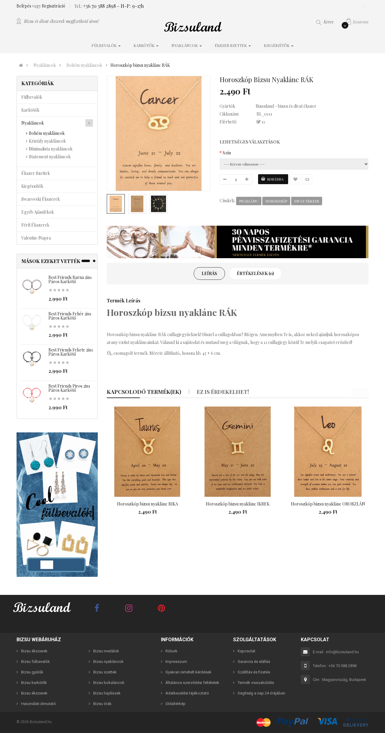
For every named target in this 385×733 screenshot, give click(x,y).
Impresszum (176, 661)
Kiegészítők (32, 186)
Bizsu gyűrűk (32, 672)
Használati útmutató (38, 703)
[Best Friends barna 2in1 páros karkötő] (32, 287)
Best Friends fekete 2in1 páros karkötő (70, 352)
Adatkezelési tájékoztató (187, 693)
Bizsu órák (102, 703)
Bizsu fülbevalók (35, 661)
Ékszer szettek (35, 173)
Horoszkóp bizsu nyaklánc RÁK (140, 65)
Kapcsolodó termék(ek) (144, 391)
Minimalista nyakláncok (50, 149)
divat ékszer (306, 201)
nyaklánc (248, 201)
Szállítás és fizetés (254, 672)
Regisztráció (53, 6)
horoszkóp (276, 201)
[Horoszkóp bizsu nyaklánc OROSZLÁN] (327, 452)
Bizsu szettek (105, 672)
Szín (227, 153)
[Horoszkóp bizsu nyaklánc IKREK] (237, 452)
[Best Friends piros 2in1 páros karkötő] (32, 395)
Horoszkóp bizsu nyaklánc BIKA (147, 504)
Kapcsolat (246, 651)
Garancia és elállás (254, 661)
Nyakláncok (44, 65)
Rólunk (171, 651)
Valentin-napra (36, 238)
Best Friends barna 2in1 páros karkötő (70, 279)
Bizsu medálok (106, 651)
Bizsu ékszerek (34, 651)
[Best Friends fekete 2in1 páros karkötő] (32, 359)
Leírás (209, 273)
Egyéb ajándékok (37, 212)
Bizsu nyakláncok (108, 661)
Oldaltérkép (175, 703)
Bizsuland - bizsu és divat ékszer (286, 106)
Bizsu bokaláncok (109, 682)
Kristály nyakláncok (47, 141)
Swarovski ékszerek (40, 199)
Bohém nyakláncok (84, 65)
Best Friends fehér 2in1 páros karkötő (69, 316)
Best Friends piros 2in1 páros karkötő (69, 388)
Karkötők (30, 110)
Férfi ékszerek (35, 225)
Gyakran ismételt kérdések (188, 672)
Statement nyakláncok (50, 156)
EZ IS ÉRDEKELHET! (223, 391)
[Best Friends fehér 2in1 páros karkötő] (32, 323)
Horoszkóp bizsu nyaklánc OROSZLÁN (328, 504)
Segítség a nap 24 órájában (261, 693)
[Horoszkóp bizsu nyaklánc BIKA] (147, 452)
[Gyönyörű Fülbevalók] (57, 504)
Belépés (24, 6)
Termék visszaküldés (256, 682)
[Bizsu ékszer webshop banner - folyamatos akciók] (237, 242)
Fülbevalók (31, 97)
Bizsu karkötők (34, 682)
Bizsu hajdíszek (107, 693)
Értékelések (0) (255, 273)
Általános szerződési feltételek (192, 682)
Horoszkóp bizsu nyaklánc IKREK (238, 504)
